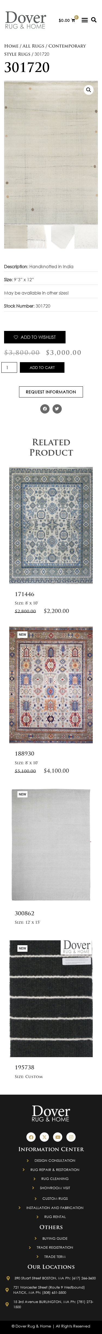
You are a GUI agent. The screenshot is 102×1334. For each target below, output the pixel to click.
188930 (24, 754)
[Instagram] (71, 1137)
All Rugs (33, 46)
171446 (24, 594)
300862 (24, 914)
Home (11, 46)
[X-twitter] (44, 1137)
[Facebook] (31, 1137)
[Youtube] (57, 1137)
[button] (85, 20)
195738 (24, 1068)
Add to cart (42, 367)
